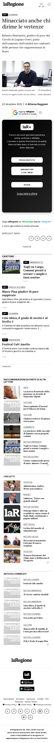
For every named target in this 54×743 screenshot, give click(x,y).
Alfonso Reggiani (38, 104)
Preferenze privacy (43, 705)
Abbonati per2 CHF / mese (27, 171)
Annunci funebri (31, 702)
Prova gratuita (27, 160)
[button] (7, 711)
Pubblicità (19, 702)
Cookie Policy (26, 705)
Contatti (40, 699)
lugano (17, 233)
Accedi (27, 185)
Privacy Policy (10, 705)
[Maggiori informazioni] (40, 113)
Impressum (30, 699)
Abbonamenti (8, 699)
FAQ (47, 699)
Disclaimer (20, 699)
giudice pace (7, 233)
